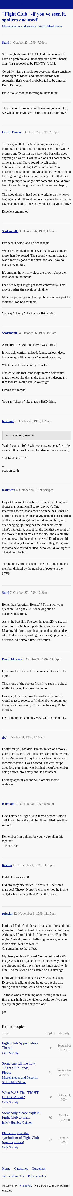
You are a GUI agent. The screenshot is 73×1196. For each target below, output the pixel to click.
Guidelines (39, 1168)
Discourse (24, 1185)
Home (6, 1168)
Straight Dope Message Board (21, 4)
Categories (21, 1168)
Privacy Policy (37, 1176)
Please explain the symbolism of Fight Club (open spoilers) (20, 1137)
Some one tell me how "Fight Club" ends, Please (18, 1067)
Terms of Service (13, 1176)
